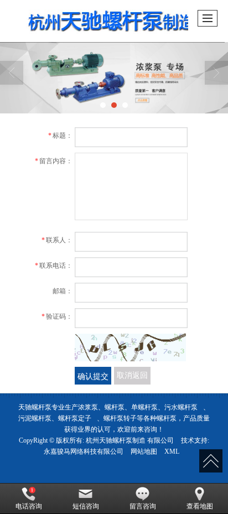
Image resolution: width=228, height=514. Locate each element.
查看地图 (199, 506)
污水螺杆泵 (181, 407)
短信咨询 (85, 506)
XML (171, 451)
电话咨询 (28, 506)
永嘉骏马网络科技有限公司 (83, 451)
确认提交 (92, 375)
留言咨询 (142, 506)
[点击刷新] (130, 347)
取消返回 (132, 375)
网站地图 (144, 451)
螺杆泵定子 (74, 418)
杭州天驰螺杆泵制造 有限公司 (130, 440)
